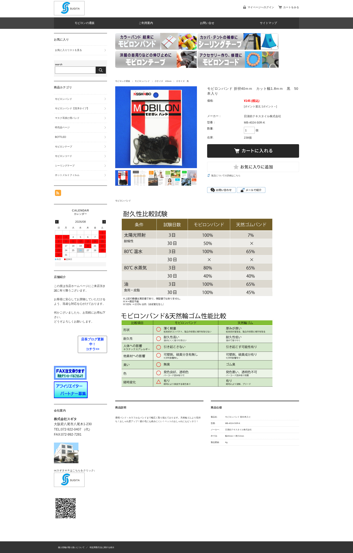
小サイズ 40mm (163, 81)
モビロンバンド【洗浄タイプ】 (72, 108)
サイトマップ (268, 23)
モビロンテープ (63, 146)
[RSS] (58, 194)
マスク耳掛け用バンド (67, 118)
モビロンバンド (142, 81)
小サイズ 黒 (182, 81)
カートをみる (291, 7)
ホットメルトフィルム (67, 175)
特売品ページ (62, 127)
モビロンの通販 (85, 23)
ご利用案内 (146, 23)
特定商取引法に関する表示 (102, 547)
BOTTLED (60, 137)
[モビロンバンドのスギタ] (69, 14)
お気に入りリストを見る (68, 50)
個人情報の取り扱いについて (71, 547)
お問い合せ (207, 23)
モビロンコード (63, 156)
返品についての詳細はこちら (225, 175)
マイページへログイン (261, 7)
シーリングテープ (65, 165)
